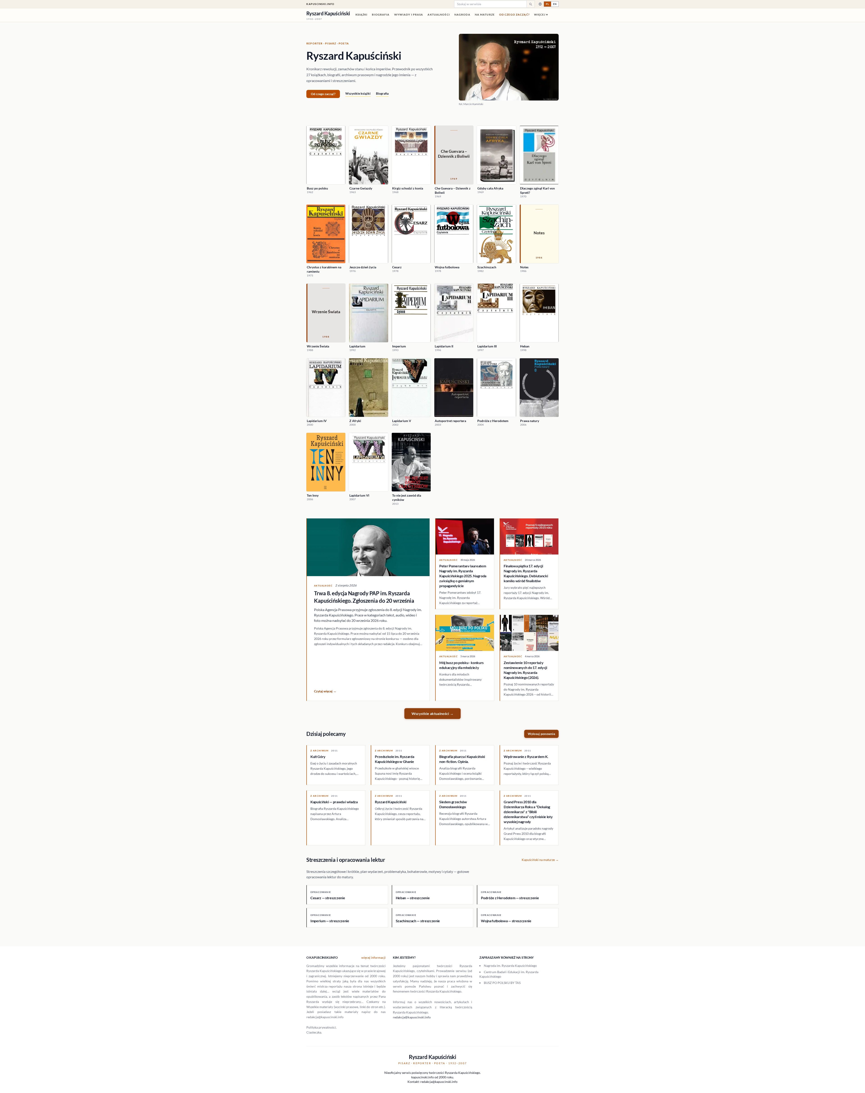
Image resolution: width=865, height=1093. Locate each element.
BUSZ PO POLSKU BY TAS (502, 983)
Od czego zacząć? (514, 14)
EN (555, 3)
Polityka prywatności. (321, 1027)
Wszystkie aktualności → (432, 713)
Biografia (380, 14)
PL (547, 3)
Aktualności (439, 14)
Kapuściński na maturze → (540, 860)
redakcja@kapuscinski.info (412, 1017)
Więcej (541, 14)
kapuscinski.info (320, 3)
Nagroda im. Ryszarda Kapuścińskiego (510, 965)
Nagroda (462, 14)
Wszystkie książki (358, 93)
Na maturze (485, 14)
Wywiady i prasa (408, 14)
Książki (361, 14)
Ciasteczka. (314, 1032)
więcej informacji (373, 957)
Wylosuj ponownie (541, 734)
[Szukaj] (530, 4)
